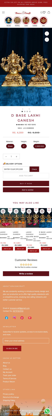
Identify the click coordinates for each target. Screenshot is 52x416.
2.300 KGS (39, 146)
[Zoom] (47, 33)
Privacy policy (8, 394)
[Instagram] (14, 318)
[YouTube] (29, 318)
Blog (4, 366)
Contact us (7, 369)
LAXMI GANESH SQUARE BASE (32, 234)
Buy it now (26, 183)
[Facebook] (6, 318)
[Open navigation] (3, 12)
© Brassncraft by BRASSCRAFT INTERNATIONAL (26, 411)
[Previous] (22, 109)
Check (34, 169)
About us (6, 363)
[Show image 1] (22, 111)
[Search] (41, 12)
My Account (7, 372)
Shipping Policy (9, 400)
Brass (10, 146)
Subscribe (12, 348)
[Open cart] (49, 12)
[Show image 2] (24, 111)
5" (24, 146)
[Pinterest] (22, 318)
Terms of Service (9, 378)
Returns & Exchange (11, 397)
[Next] (29, 109)
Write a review (26, 273)
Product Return (9, 382)
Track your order (9, 375)
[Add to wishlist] (3, 211)
